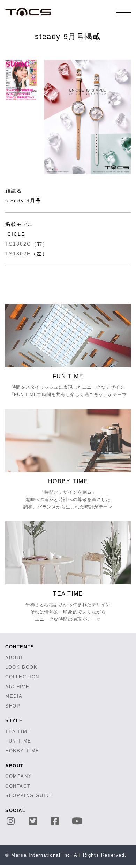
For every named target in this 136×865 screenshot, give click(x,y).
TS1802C (18, 244)
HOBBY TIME (22, 750)
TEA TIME (18, 731)
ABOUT (14, 657)
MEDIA (14, 696)
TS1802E (18, 253)
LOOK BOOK (21, 667)
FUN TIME (18, 741)
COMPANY (18, 776)
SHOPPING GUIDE (29, 795)
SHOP (12, 706)
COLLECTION (22, 677)
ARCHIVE (17, 686)
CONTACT (17, 786)
